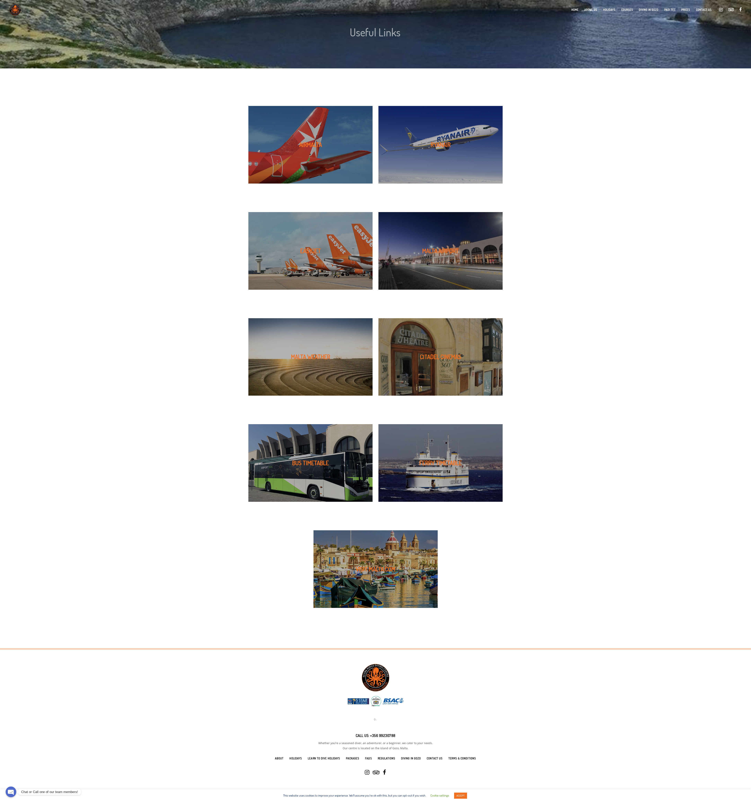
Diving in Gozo (411, 742)
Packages (352, 742)
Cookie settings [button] (439, 795)
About (279, 742)
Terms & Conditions (462, 742)
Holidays (295, 742)
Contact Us (435, 742)
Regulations (386, 742)
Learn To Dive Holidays (324, 742)
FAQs (368, 742)
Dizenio (382, 780)
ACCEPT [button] (460, 795)
